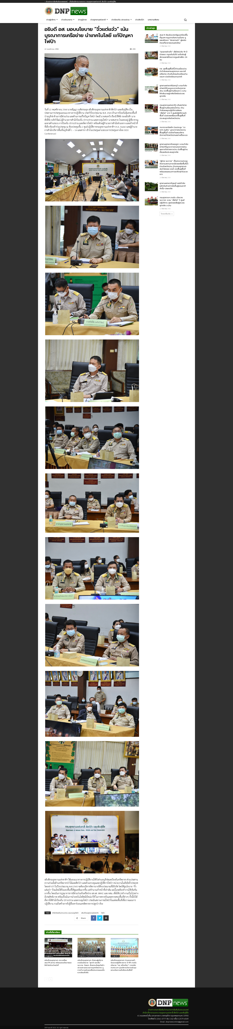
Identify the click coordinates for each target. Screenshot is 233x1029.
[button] (185, 20)
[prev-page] (46, 979)
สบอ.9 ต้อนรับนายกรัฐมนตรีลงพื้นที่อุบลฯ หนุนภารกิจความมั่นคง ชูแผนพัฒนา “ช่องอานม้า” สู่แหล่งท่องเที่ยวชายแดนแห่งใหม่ (174, 39)
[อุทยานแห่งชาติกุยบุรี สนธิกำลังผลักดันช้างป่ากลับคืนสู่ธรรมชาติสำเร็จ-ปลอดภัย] (151, 186)
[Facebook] (187, 9)
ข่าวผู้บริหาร (49, 956)
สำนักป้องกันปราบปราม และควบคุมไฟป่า (65, 913)
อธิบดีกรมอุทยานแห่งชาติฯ (90, 913)
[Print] (106, 918)
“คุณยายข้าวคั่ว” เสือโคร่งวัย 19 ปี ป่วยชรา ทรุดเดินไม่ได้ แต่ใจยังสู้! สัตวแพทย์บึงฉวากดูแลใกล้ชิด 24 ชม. (173, 55)
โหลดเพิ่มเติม (166, 214)
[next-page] (50, 979)
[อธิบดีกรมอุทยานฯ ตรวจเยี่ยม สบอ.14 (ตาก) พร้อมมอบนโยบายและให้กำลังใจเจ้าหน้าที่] (58, 947)
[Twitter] (99, 918)
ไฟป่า (103, 913)
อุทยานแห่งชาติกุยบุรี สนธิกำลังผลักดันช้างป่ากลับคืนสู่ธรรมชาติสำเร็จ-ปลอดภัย (173, 186)
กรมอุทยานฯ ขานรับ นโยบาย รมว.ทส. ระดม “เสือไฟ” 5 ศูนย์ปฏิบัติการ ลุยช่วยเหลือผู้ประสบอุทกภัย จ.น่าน (172, 201)
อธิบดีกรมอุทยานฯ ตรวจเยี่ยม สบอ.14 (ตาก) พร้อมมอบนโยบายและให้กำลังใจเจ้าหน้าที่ (58, 962)
